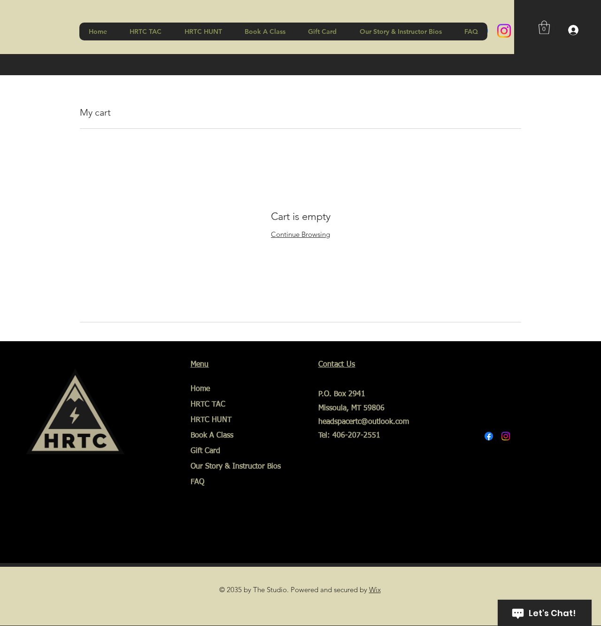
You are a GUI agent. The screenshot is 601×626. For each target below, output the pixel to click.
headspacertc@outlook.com (363, 422)
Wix (375, 589)
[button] (544, 27)
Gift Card (205, 451)
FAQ (197, 482)
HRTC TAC (208, 404)
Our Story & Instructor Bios (226, 466)
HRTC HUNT (211, 420)
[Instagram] (504, 31)
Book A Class (212, 435)
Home (200, 389)
